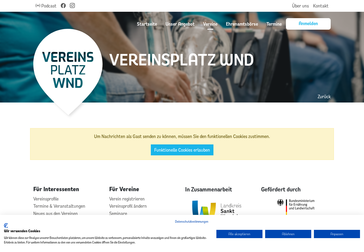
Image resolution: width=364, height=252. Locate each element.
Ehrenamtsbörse (242, 24)
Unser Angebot (180, 24)
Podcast (48, 6)
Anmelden (308, 23)
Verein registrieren (127, 199)
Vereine (210, 24)
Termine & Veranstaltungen (59, 206)
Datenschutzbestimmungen (191, 221)
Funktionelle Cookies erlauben (182, 150)
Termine (274, 24)
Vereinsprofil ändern (128, 206)
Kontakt (321, 6)
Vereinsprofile (46, 199)
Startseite (147, 24)
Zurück (324, 96)
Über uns (300, 6)
